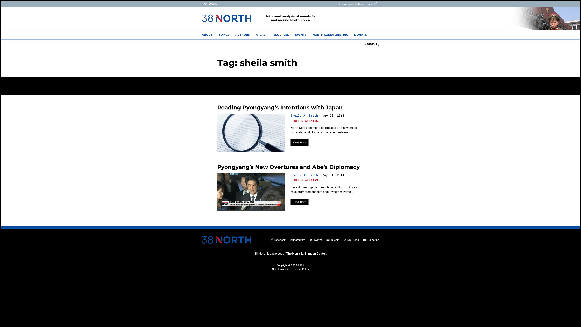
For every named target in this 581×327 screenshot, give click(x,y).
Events (301, 34)
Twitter (317, 239)
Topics (223, 34)
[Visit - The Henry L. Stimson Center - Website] (245, 4)
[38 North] (226, 240)
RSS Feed (353, 239)
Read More (299, 142)
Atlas (260, 34)
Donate (360, 34)
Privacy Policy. (302, 269)
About (208, 36)
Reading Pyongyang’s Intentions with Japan (280, 107)
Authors (242, 34)
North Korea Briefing (330, 34)
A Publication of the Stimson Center (356, 4)
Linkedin (334, 239)
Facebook (279, 239)
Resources (280, 34)
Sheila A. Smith (304, 115)
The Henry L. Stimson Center (306, 253)
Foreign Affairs (304, 121)
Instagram (299, 239)
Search (370, 44)
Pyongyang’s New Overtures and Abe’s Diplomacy (288, 167)
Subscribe (372, 239)
